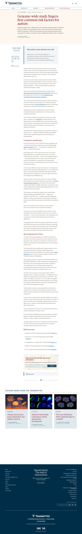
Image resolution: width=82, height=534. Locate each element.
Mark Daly (39, 119)
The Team (75, 471)
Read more (41, 482)
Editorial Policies (72, 490)
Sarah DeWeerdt (13, 422)
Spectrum (23, 12)
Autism (17, 66)
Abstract (53, 333)
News (13, 8)
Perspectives (24, 8)
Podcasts (7, 479)
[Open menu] (76, 3)
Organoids (58, 411)
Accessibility (74, 496)
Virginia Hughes (23, 36)
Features (7, 473)
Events (6, 486)
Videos (6, 481)
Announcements (73, 482)
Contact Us (74, 498)
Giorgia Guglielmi (37, 424)
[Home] (41, 516)
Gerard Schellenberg (40, 104)
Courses (7, 488)
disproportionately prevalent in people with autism (37, 93)
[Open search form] (72, 3)
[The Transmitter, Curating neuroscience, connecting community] (13, 3)
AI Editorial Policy (72, 492)
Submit (52, 365)
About (71, 469)
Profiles (7, 475)
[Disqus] (41, 447)
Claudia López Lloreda (63, 422)
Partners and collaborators (70, 473)
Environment (10, 411)
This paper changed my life (11, 477)
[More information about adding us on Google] (42, 12)
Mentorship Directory (72, 480)
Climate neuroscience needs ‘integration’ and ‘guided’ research (16, 417)
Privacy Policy (73, 494)
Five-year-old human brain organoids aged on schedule (65, 417)
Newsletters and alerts (71, 475)
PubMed (51, 346)
